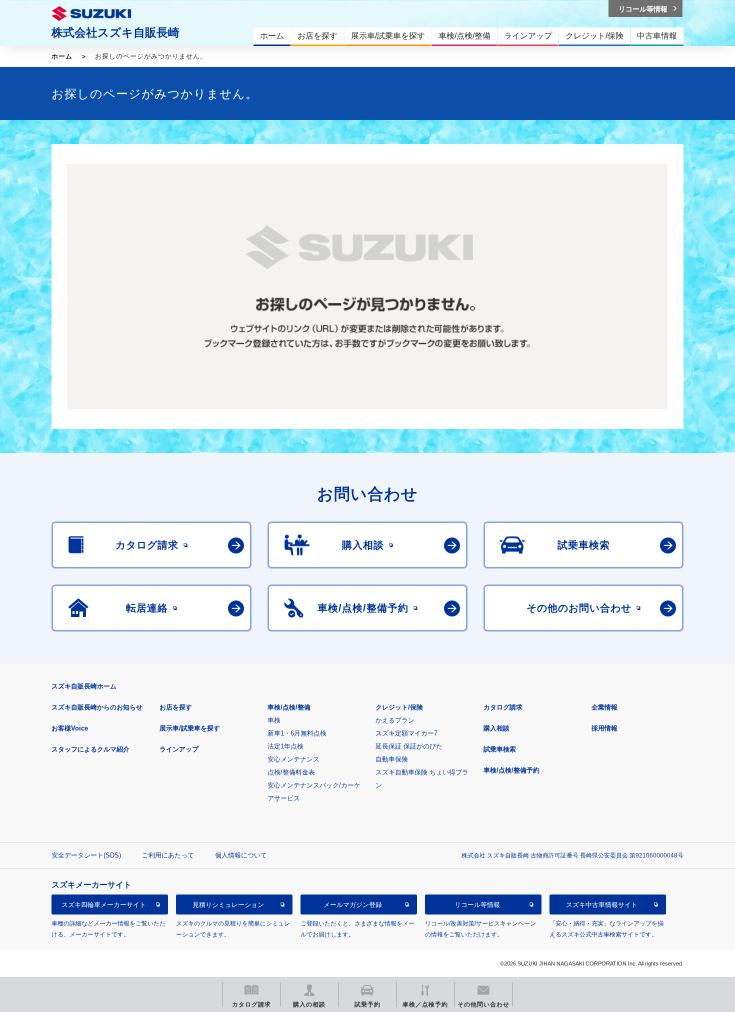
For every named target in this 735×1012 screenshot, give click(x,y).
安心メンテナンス (294, 759)
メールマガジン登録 (353, 904)
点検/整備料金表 (291, 772)
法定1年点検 (286, 746)
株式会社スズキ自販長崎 (116, 32)
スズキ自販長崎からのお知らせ (97, 707)
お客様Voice (70, 728)
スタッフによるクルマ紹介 (91, 749)
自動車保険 (392, 759)
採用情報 (605, 728)
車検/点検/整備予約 (512, 770)
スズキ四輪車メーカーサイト (104, 904)
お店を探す (176, 707)
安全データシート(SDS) (86, 855)
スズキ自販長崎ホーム (84, 686)
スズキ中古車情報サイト (602, 904)
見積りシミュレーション (228, 904)
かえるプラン (395, 720)
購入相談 (497, 728)
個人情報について (241, 855)
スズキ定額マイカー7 (407, 733)
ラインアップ (179, 749)
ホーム (62, 56)
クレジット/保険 (399, 707)
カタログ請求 (503, 707)
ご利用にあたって (168, 855)
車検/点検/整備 (289, 707)
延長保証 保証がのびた (409, 746)
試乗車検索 (500, 749)
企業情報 (605, 707)
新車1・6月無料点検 (297, 733)
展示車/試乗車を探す (190, 728)
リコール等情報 (477, 904)
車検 (274, 720)
